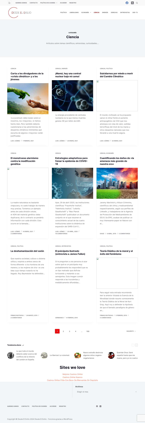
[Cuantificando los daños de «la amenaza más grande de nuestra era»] (117, 183)
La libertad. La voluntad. (60, 355)
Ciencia (13, 68)
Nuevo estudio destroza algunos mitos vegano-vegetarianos (93, 355)
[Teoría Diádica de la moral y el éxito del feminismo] (117, 273)
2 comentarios (16, 233)
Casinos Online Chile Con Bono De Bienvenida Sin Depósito (72, 380)
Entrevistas (66, 246)
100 (87, 331)
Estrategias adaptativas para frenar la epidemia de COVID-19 (71, 161)
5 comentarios (124, 233)
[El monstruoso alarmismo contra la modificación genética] (27, 183)
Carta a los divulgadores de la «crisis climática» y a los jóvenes (27, 76)
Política (109, 68)
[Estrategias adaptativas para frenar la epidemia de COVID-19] (72, 183)
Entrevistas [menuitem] (125, 12)
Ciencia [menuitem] (96, 12)
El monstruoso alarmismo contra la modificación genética (24, 161)
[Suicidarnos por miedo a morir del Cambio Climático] (117, 95)
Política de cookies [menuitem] (47, 3)
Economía (110, 153)
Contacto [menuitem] (33, 3)
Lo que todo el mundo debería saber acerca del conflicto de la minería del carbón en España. (26, 355)
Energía (65, 68)
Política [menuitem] (63, 12)
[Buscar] (137, 3)
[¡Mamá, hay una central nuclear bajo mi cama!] (72, 95)
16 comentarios (61, 233)
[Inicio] (9, 3)
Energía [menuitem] (105, 12)
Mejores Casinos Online (73, 374)
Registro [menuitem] (72, 3)
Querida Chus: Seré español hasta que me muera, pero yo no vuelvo (127, 355)
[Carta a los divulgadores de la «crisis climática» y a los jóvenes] (27, 98)
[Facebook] (127, 2)
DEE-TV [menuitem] (135, 12)
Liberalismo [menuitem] (74, 12)
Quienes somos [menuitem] (21, 3)
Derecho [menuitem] (114, 12)
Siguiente (130, 331)
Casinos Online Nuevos (72, 377)
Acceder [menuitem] (63, 3)
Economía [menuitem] (85, 12)
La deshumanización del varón (27, 251)
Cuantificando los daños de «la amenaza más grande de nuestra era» (117, 161)
